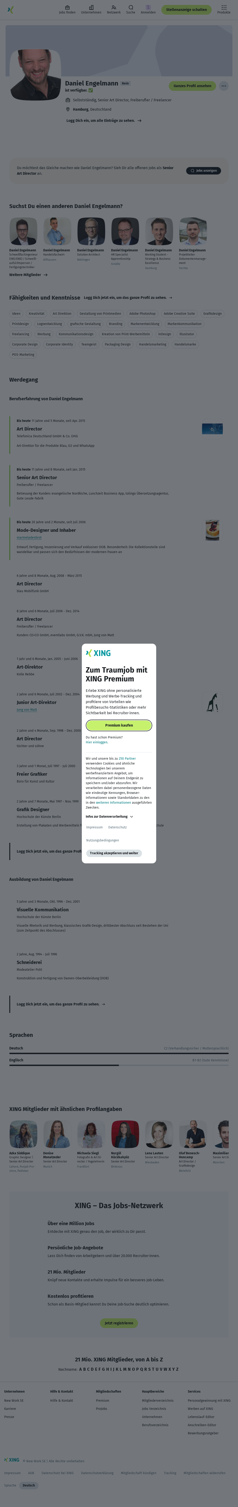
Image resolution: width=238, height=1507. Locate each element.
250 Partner (127, 759)
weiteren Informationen (113, 803)
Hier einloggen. (97, 742)
